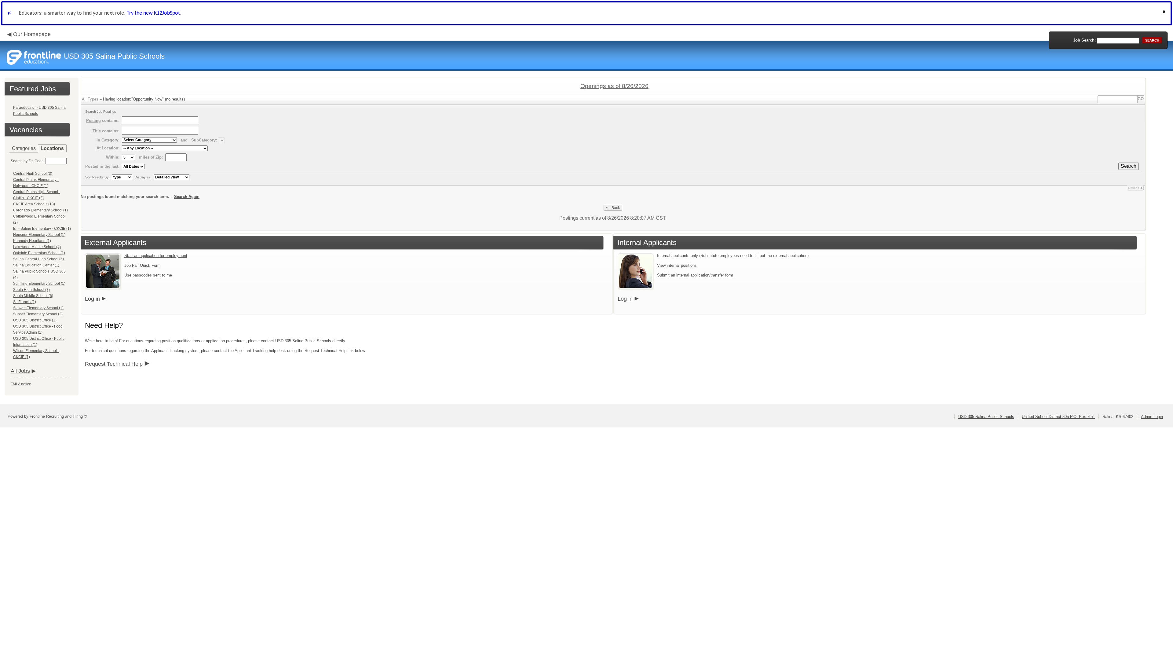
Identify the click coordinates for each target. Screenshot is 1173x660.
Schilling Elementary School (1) (39, 283)
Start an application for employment (155, 255)
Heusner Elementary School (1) (39, 235)
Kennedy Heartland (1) (32, 241)
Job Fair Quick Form (142, 265)
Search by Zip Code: (28, 161)
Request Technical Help (114, 364)
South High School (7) (31, 290)
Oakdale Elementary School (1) (39, 253)
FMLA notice (21, 384)
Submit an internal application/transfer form (695, 275)
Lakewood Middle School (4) (37, 247)
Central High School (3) (32, 173)
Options (1133, 187)
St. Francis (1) (24, 302)
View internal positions (677, 265)
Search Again (186, 196)
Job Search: (1084, 40)
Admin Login (1152, 416)
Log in (92, 299)
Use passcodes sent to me (148, 275)
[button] (1165, 13)
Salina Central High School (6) (38, 259)
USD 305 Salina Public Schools (986, 416)
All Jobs (20, 371)
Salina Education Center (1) (36, 265)
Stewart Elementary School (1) (38, 308)
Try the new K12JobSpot (153, 13)
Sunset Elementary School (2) (38, 314)
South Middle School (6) (33, 296)
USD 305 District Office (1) (35, 320)
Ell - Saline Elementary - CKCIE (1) (42, 228)
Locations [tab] (52, 148)
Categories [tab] (24, 148)
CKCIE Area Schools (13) (34, 204)
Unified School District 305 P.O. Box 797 (1058, 416)
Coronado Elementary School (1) (40, 210)
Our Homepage (32, 34)
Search (1128, 166)
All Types (90, 99)
